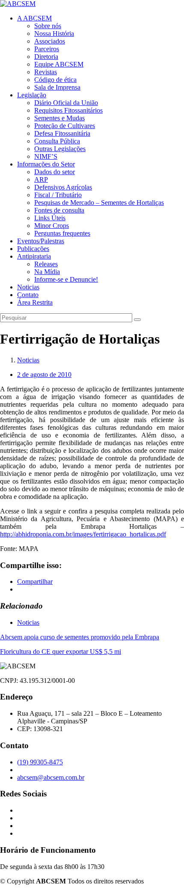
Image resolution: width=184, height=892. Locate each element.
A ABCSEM (34, 18)
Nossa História (54, 33)
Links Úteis (49, 218)
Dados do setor (54, 171)
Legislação (31, 95)
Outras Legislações (60, 148)
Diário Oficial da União (66, 102)
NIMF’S (45, 156)
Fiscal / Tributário (58, 194)
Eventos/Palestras (40, 241)
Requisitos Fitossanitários (68, 110)
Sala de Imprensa (57, 87)
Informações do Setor (46, 164)
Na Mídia (47, 271)
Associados (49, 41)
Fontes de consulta (59, 210)
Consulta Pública (57, 141)
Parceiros (46, 48)
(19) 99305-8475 (40, 762)
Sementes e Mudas (59, 118)
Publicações (33, 248)
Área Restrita (35, 302)
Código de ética (55, 79)
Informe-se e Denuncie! (66, 279)
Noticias (28, 287)
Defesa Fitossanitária (62, 133)
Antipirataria (34, 256)
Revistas (45, 72)
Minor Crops (51, 225)
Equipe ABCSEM (58, 64)
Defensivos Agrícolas (63, 187)
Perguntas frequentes (62, 233)
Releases (46, 264)
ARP (41, 179)
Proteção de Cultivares (64, 125)
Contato (28, 294)
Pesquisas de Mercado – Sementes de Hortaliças (99, 202)
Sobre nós (47, 25)
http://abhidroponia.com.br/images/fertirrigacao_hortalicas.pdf (83, 534)
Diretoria (46, 56)
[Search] (137, 319)
